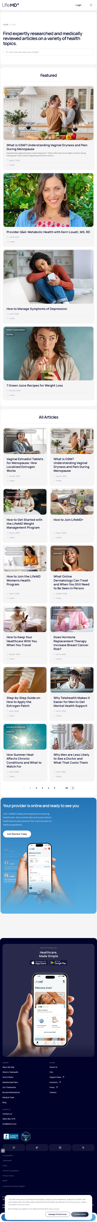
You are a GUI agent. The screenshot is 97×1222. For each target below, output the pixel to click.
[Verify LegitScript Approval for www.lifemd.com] (25, 1137)
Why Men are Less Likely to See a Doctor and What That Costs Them (71, 758)
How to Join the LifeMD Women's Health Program (24, 580)
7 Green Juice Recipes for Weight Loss (35, 385)
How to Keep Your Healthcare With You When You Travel (22, 641)
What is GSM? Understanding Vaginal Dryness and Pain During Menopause (47, 147)
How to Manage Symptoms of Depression (37, 309)
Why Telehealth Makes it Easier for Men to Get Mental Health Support (72, 702)
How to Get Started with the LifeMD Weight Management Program (24, 523)
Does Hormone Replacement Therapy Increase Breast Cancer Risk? (71, 643)
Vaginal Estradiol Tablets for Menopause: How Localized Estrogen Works (25, 465)
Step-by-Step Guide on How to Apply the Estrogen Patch (23, 702)
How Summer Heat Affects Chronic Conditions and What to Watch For (24, 760)
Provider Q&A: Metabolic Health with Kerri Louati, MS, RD (48, 232)
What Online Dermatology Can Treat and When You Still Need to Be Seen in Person (71, 582)
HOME (5, 24)
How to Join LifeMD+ (68, 520)
